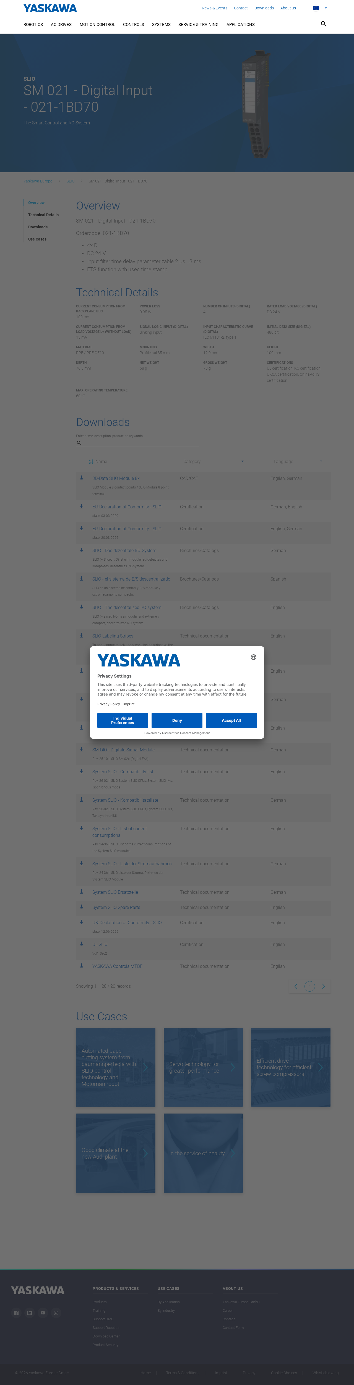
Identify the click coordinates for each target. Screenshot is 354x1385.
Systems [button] (161, 24)
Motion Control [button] (97, 24)
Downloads (264, 8)
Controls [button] (133, 24)
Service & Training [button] (198, 24)
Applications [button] (241, 24)
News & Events (214, 8)
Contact (241, 8)
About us (288, 8)
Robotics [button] (33, 24)
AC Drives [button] (61, 24)
